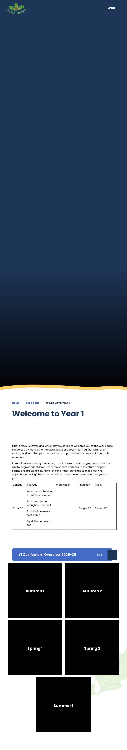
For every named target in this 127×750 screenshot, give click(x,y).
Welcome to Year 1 (58, 403)
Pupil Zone (32, 403)
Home (15, 403)
